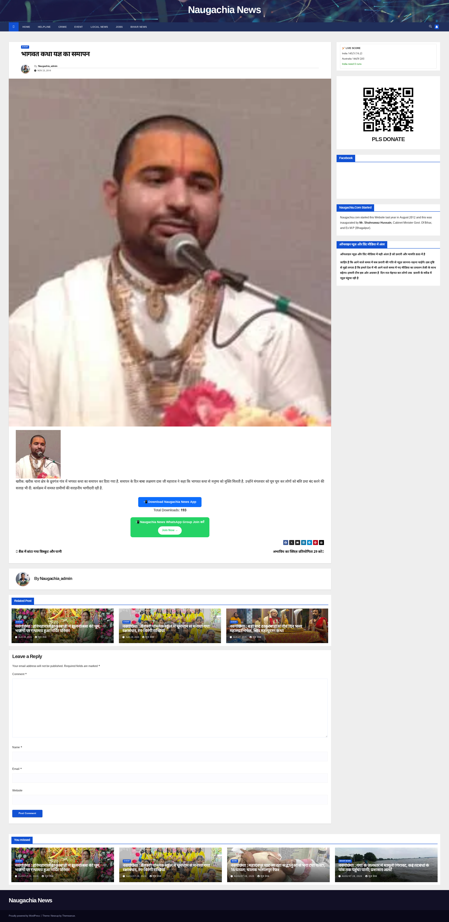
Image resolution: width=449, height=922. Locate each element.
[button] (430, 27)
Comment (19, 674)
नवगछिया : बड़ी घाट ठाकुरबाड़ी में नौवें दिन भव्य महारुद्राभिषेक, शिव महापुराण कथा (266, 629)
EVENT (78, 26)
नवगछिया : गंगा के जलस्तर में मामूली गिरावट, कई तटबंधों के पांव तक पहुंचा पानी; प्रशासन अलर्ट (384, 868)
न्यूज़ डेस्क (42, 637)
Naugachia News (224, 10)
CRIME (62, 26)
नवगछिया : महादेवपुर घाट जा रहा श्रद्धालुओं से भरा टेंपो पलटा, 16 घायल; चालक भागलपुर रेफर (278, 868)
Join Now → (170, 530)
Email (17, 769)
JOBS (119, 26)
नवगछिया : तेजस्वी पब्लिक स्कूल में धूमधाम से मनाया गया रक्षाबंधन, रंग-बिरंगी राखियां (166, 629)
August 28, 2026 (28, 876)
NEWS (234, 861)
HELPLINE (44, 26)
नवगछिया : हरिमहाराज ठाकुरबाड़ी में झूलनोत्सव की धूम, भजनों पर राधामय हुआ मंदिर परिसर (57, 629)
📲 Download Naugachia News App (169, 502)
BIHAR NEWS (138, 26)
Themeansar (68, 915)
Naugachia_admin (48, 66)
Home (26, 26)
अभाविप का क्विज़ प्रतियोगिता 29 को (297, 552)
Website (17, 791)
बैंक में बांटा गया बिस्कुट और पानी (40, 552)
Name (17, 747)
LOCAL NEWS (99, 26)
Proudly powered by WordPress (25, 915)
